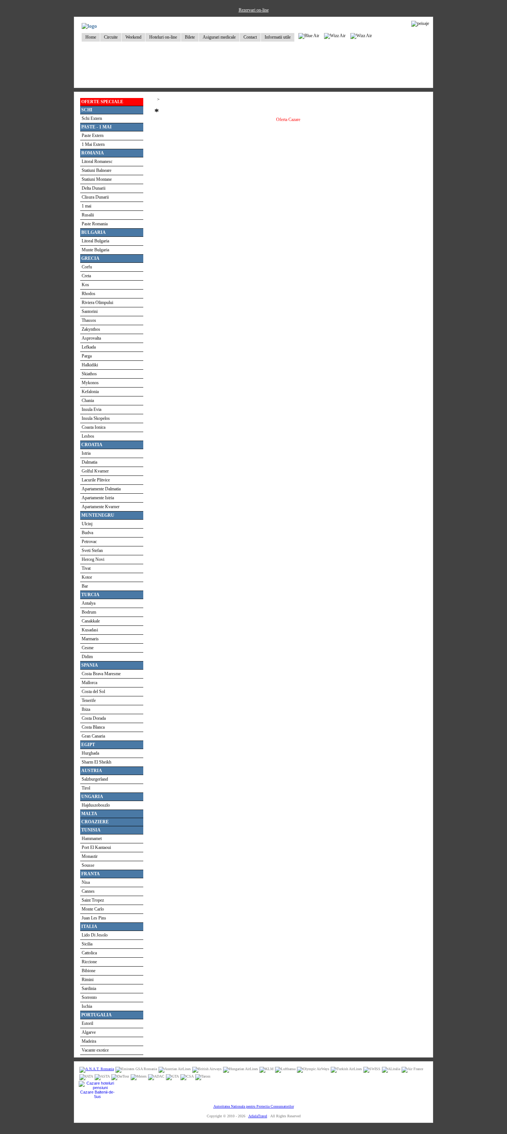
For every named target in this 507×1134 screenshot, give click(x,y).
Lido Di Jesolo (95, 935)
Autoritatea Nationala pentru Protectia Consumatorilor (253, 1106)
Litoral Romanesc (97, 161)
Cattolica (89, 952)
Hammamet (92, 838)
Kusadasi (90, 630)
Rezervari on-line (254, 10)
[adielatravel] (89, 26)
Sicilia (87, 944)
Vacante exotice (95, 1050)
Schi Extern (92, 118)
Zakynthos (91, 329)
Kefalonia (90, 391)
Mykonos (90, 382)
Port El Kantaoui (96, 847)
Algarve (89, 1032)
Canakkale (91, 621)
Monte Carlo (93, 909)
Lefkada (89, 347)
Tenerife (89, 700)
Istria (86, 453)
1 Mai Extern (93, 144)
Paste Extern (93, 135)
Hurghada (90, 753)
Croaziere (95, 821)
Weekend (133, 37)
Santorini (90, 311)
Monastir (90, 856)
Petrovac (89, 541)
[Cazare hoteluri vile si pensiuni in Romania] (97, 1087)
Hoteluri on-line (163, 37)
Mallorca (89, 682)
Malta (89, 813)
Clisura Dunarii (95, 197)
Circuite (111, 37)
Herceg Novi (93, 559)
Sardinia (89, 988)
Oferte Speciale (102, 101)
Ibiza (86, 709)
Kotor (87, 577)
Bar (85, 586)
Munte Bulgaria (95, 249)
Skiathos (89, 373)
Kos (85, 284)
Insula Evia (91, 409)
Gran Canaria (93, 736)
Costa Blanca (93, 727)
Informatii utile (278, 37)
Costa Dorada (94, 718)
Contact (250, 37)
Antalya (88, 603)
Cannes (88, 891)
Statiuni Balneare (96, 170)
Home (90, 37)
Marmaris (90, 638)
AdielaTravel (257, 1116)
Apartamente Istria (98, 497)
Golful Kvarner (95, 471)
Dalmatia (89, 462)
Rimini (88, 979)
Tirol (86, 788)
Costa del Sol (93, 691)
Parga (87, 356)
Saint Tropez (93, 900)
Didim (87, 656)
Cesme (88, 647)
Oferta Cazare (288, 119)
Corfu (87, 266)
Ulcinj (87, 523)
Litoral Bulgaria (95, 241)
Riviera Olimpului (97, 302)
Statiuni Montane (97, 179)
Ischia (87, 1006)
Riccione (89, 961)
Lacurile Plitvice (96, 480)
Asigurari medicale (219, 37)
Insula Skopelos (96, 418)
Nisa (86, 882)
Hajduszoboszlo (96, 805)
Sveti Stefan (92, 550)
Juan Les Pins (94, 918)
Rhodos (88, 293)
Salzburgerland (95, 779)
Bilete (190, 37)
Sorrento (89, 997)
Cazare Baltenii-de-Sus (97, 1094)
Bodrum (89, 612)
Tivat (86, 568)
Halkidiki (90, 364)
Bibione (88, 970)
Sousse (88, 865)
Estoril (87, 1023)
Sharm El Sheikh (96, 762)
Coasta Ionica (93, 427)
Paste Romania (95, 223)
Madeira (89, 1041)
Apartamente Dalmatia (101, 488)
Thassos (89, 320)
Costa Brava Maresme (101, 673)
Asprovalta (91, 338)
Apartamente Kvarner (101, 506)
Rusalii (88, 215)
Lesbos (88, 436)
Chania (88, 400)
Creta (86, 275)
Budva (87, 532)
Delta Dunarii (93, 188)
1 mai (86, 206)
